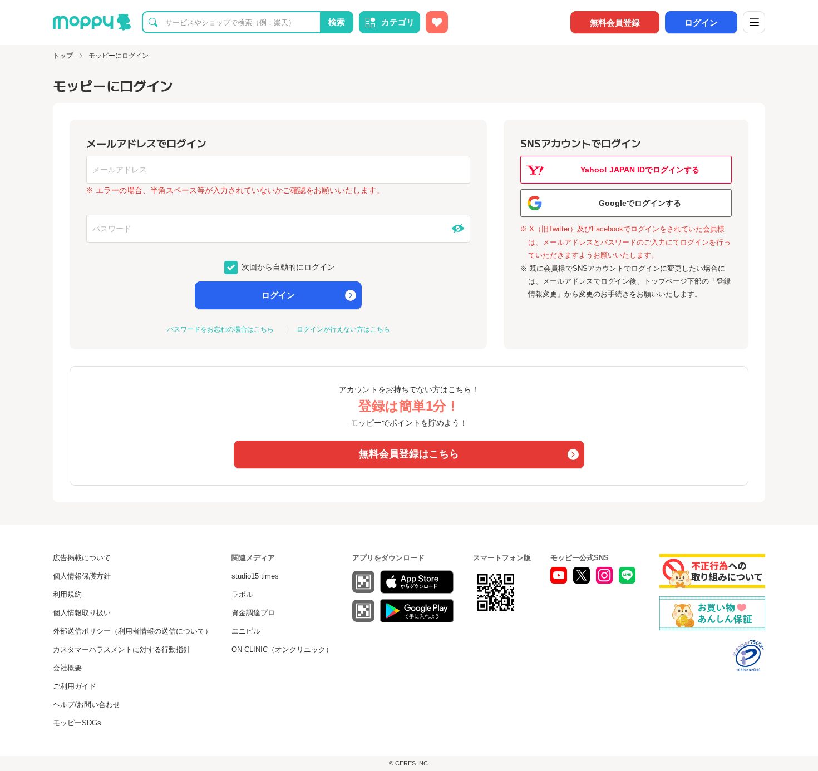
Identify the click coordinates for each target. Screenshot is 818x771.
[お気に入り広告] (437, 22)
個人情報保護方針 (82, 576)
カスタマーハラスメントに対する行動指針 (121, 649)
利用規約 (67, 594)
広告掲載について (82, 557)
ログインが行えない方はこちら (343, 329)
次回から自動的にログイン (287, 266)
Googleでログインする (640, 203)
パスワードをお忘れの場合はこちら (220, 329)
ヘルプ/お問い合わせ (86, 704)
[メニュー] (754, 22)
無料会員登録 (615, 22)
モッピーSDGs (77, 723)
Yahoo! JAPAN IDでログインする (639, 169)
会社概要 (67, 668)
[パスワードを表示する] (458, 229)
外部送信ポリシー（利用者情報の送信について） (132, 631)
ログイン (701, 22)
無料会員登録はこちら (409, 453)
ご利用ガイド (74, 686)
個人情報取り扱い (82, 613)
